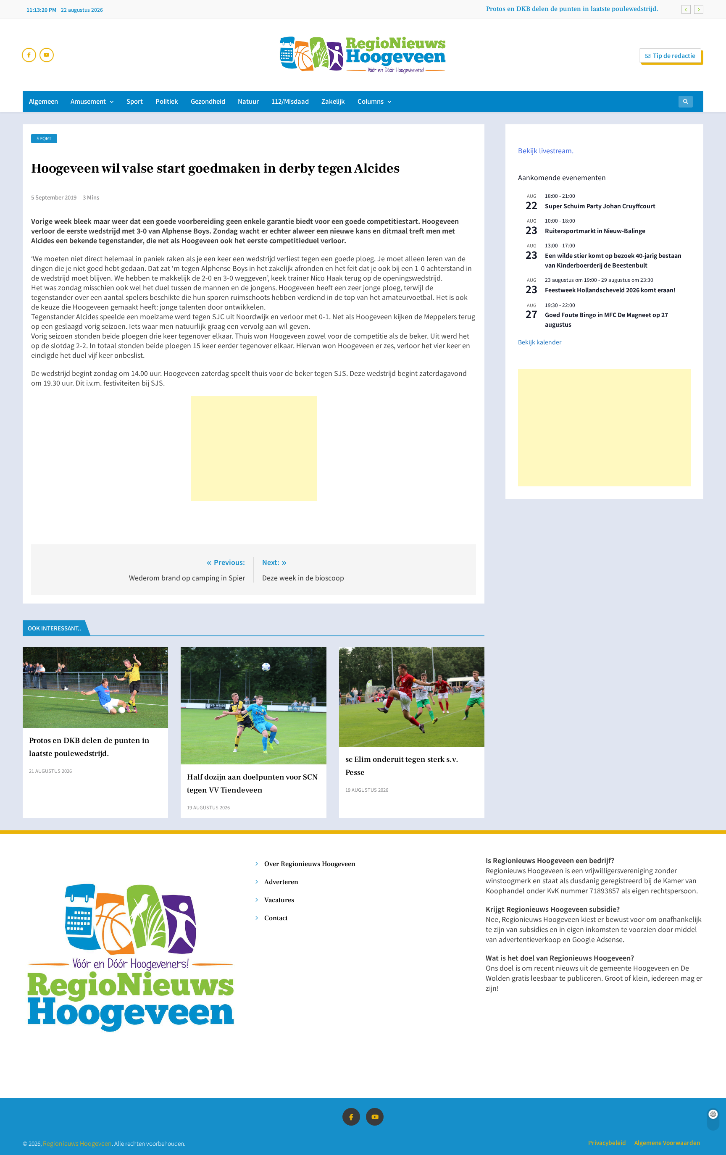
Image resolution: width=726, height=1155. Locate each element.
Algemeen (43, 101)
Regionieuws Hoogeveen (77, 1143)
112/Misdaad (290, 101)
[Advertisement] (254, 448)
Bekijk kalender (539, 342)
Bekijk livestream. (545, 150)
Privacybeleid (607, 1142)
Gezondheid (208, 101)
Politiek (166, 101)
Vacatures (279, 899)
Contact (276, 918)
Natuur (248, 101)
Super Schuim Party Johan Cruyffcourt (600, 206)
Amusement (88, 101)
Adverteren (281, 881)
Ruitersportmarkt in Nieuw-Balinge (595, 230)
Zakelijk (333, 101)
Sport (134, 101)
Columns (371, 101)
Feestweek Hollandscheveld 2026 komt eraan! (610, 290)
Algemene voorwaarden (667, 1142)
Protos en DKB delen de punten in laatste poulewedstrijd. (572, 8)
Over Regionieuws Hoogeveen (309, 863)
